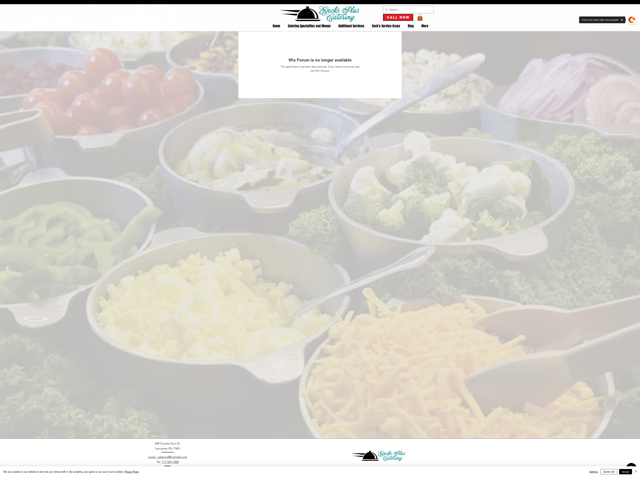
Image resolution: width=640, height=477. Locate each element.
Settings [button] (593, 471)
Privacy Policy (131, 471)
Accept (625, 471)
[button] (420, 17)
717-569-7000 (170, 462)
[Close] (636, 471)
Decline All (608, 471)
